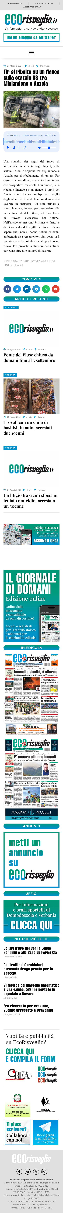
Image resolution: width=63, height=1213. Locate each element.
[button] (31, 52)
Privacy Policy (17, 1207)
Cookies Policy (35, 1207)
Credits (48, 1207)
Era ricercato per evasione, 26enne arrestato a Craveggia (28, 1008)
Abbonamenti (15, 3)
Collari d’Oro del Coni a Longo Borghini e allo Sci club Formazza (30, 951)
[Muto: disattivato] (39, 147)
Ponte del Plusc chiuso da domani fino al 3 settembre (29, 357)
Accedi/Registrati (32, 7)
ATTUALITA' (11, 307)
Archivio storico (44, 3)
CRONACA (10, 375)
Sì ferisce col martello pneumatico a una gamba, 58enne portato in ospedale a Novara (31, 990)
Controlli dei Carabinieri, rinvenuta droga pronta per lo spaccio (28, 969)
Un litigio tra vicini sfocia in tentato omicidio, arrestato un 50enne (31, 500)
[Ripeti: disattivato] (24, 147)
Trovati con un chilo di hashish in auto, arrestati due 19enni (28, 427)
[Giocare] (7, 147)
